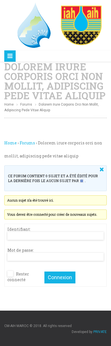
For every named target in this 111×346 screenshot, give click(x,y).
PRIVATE (100, 332)
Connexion (60, 277)
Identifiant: (19, 229)
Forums (26, 104)
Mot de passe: (20, 250)
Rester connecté (18, 277)
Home (9, 104)
